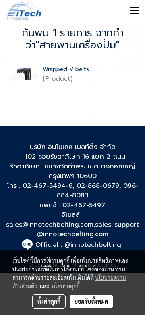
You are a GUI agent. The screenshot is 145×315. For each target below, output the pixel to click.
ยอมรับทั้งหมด (91, 301)
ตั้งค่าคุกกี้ (48, 301)
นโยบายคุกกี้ (66, 286)
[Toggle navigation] (134, 11)
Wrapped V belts (66, 69)
